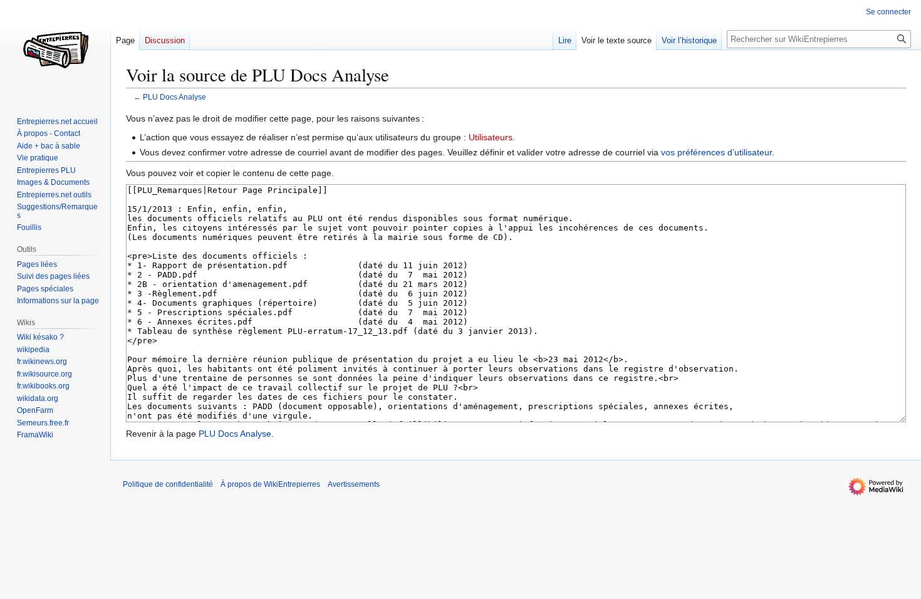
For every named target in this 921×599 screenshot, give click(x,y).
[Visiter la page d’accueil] (55, 50)
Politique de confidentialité (168, 484)
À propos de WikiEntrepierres (270, 484)
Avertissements (354, 484)
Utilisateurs (491, 137)
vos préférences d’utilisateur (716, 152)
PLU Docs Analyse (174, 97)
